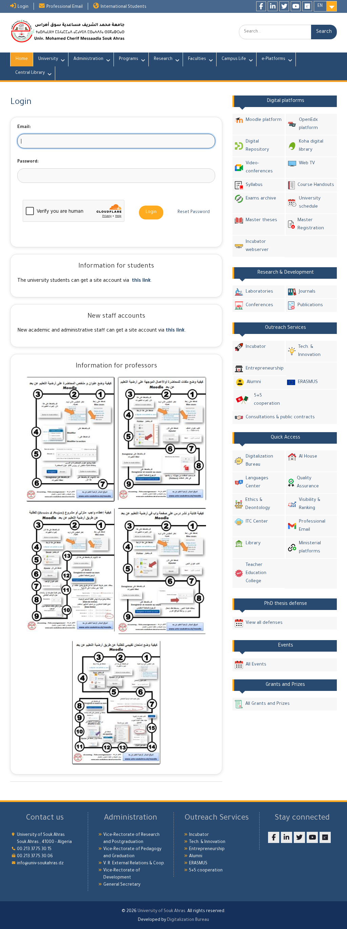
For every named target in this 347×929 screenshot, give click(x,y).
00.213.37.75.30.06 (35, 856)
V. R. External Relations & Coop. (134, 863)
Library (253, 543)
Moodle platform (264, 120)
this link (141, 281)
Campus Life (234, 59)
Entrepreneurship (265, 368)
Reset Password (194, 212)
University (48, 59)
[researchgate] (307, 6)
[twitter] (284, 6)
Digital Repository (257, 145)
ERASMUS (308, 382)
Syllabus (254, 185)
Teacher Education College (256, 573)
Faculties (197, 59)
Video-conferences (259, 167)
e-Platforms (273, 59)
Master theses (261, 220)
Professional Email (64, 7)
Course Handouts (316, 185)
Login (23, 7)
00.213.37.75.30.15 (34, 849)
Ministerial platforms (310, 547)
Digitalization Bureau (259, 460)
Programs (128, 59)
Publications (310, 305)
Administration (88, 59)
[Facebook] (261, 6)
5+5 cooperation (267, 399)
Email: (24, 127)
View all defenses (264, 623)
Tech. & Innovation (309, 351)
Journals (307, 291)
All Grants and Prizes (267, 703)
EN (320, 6)
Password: (28, 162)
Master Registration (311, 224)
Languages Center (257, 482)
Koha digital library (311, 145)
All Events (256, 664)
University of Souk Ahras (161, 911)
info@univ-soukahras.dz (40, 863)
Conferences (259, 305)
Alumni (254, 382)
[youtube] (296, 6)
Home (22, 59)
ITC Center (257, 521)
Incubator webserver (257, 246)
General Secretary (121, 885)
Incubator (256, 347)
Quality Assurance (308, 482)
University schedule (310, 202)
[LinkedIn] (273, 6)
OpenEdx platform (308, 124)
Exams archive (261, 198)
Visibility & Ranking (309, 504)
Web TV (307, 163)
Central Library (30, 73)
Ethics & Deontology (257, 504)
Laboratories (259, 291)
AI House (308, 456)
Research (163, 59)
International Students (123, 7)
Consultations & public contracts (280, 417)
